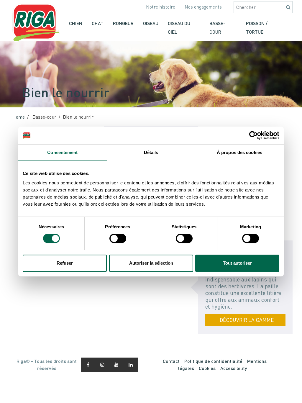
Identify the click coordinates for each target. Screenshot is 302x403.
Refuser (65, 263)
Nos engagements (203, 7)
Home (18, 117)
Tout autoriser (237, 263)
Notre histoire (160, 7)
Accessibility (233, 368)
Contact (171, 361)
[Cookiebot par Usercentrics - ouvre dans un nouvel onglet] (253, 135)
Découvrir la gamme (247, 320)
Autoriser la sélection (151, 263)
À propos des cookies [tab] (239, 152)
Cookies (207, 368)
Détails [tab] (151, 152)
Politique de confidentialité (213, 361)
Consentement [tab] (62, 152)
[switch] (117, 238)
